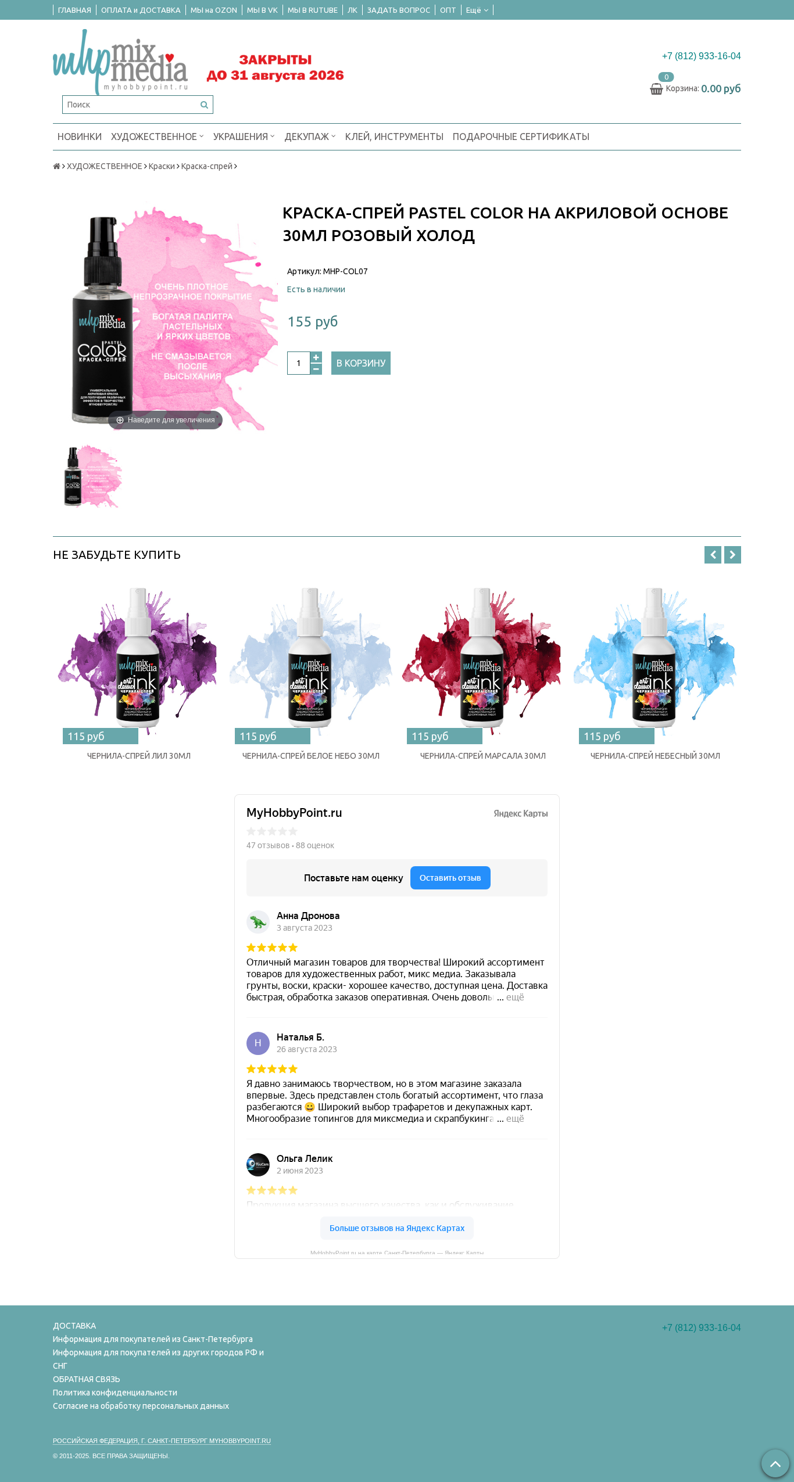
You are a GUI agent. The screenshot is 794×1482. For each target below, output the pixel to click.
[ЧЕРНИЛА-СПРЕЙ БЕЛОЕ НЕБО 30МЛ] (311, 658)
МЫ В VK (262, 10)
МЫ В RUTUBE (313, 10)
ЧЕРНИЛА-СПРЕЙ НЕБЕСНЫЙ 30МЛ (655, 755)
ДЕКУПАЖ (307, 136)
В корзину (361, 363)
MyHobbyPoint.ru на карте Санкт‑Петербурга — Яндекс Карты (397, 1252)
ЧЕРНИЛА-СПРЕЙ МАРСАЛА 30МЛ (483, 755)
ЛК (352, 10)
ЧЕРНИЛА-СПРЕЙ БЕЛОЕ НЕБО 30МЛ (311, 755)
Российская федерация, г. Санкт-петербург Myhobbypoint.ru (162, 1440)
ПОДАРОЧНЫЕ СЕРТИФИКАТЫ (521, 136)
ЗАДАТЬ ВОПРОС (398, 10)
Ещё (473, 10)
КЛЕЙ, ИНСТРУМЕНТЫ (394, 136)
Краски (162, 166)
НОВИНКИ (80, 136)
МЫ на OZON (214, 10)
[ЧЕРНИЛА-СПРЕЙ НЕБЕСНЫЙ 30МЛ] (655, 658)
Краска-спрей (207, 166)
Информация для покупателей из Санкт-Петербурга (153, 1339)
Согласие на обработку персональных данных (141, 1406)
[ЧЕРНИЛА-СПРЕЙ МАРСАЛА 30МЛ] (483, 658)
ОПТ (448, 10)
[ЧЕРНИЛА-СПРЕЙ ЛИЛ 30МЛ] (139, 658)
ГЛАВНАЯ (74, 10)
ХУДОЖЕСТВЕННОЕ (155, 136)
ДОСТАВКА (74, 1325)
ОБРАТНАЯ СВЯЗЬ (86, 1379)
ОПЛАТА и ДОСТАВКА (141, 10)
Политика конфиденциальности (115, 1392)
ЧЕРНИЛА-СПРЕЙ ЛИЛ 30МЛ (139, 755)
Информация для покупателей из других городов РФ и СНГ (158, 1359)
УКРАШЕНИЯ (241, 136)
